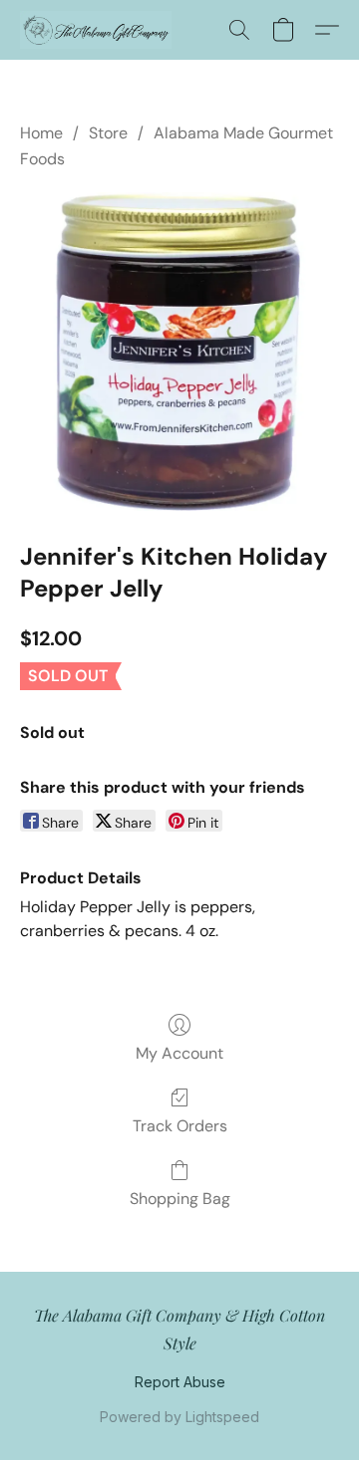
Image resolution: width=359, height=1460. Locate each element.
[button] (100, 30)
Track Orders (180, 1125)
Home (41, 132)
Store (108, 132)
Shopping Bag (180, 1198)
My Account (179, 1053)
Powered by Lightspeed (179, 1416)
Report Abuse (180, 1381)
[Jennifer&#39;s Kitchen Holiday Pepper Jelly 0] (179, 351)
